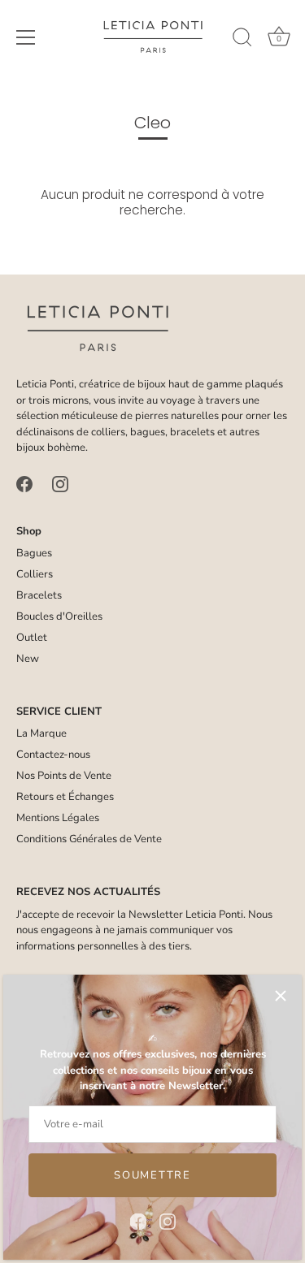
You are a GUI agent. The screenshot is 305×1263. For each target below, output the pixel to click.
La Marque (41, 733)
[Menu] (26, 37)
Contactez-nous (53, 754)
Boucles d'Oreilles (59, 616)
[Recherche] (242, 40)
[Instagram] (167, 1220)
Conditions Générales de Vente (89, 839)
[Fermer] (280, 996)
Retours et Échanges (65, 796)
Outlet (31, 637)
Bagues (34, 553)
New (27, 658)
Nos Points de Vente (63, 775)
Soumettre (152, 1175)
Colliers (34, 574)
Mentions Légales (57, 818)
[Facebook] (138, 1220)
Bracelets (39, 595)
